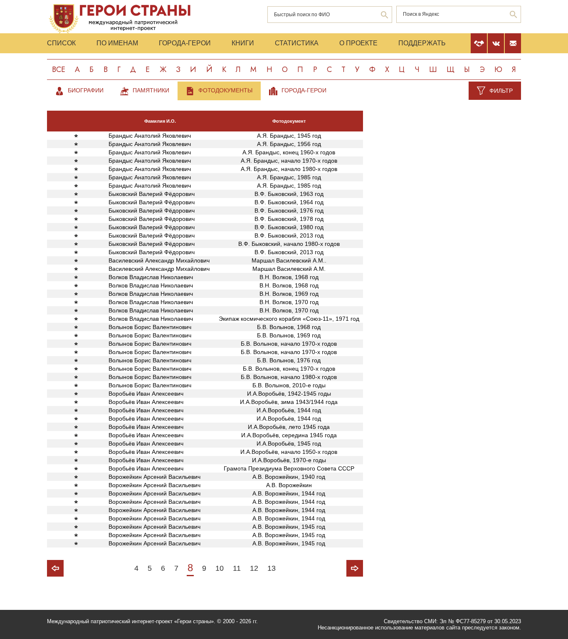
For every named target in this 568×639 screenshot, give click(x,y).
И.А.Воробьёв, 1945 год (289, 443)
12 (254, 568)
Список (61, 43)
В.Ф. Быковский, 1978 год (289, 218)
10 (219, 568)
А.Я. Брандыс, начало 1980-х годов (289, 169)
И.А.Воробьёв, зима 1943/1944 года (289, 402)
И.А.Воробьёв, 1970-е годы (289, 460)
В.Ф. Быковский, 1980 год (289, 227)
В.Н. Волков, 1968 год (289, 277)
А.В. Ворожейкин (289, 485)
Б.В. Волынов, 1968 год (289, 327)
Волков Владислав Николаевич (151, 277)
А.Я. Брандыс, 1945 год (289, 135)
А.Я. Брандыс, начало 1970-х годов (289, 160)
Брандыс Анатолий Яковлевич (150, 135)
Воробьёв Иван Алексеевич (146, 393)
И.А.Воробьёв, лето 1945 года (289, 427)
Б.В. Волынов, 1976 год (289, 360)
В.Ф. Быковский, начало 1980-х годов (289, 243)
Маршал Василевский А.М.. (289, 260)
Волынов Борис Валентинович (150, 327)
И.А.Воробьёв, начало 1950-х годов (288, 451)
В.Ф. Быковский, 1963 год (289, 194)
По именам (117, 43)
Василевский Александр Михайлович (159, 260)
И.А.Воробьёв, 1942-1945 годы (289, 393)
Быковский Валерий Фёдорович (152, 194)
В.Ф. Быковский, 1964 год (289, 202)
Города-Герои (185, 43)
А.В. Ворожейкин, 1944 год (288, 493)
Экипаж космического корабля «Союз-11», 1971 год (289, 318)
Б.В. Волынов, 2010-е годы (289, 385)
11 (237, 568)
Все (58, 69)
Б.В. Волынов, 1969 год (289, 335)
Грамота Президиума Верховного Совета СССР (289, 468)
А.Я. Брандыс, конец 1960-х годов (288, 152)
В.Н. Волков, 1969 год (289, 293)
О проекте (358, 43)
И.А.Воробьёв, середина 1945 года (289, 435)
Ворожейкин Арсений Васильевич (154, 476)
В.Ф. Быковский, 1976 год (289, 210)
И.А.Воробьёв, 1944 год (289, 410)
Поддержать (422, 43)
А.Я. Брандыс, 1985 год (289, 177)
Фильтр (501, 90)
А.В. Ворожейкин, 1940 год (288, 476)
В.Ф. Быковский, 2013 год (289, 235)
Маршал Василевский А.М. (289, 268)
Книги (243, 43)
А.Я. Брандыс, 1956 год (289, 144)
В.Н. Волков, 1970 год (289, 302)
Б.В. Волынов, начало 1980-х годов (289, 377)
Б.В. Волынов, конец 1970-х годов (289, 368)
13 (271, 568)
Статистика (297, 43)
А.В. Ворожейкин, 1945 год (288, 526)
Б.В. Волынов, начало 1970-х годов (289, 343)
